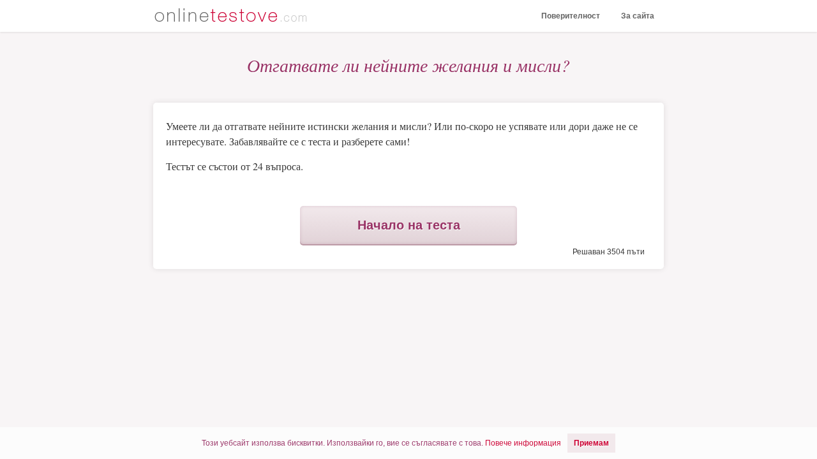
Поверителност (570, 15)
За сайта (637, 15)
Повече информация (523, 443)
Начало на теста (408, 225)
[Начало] (233, 17)
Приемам (591, 443)
